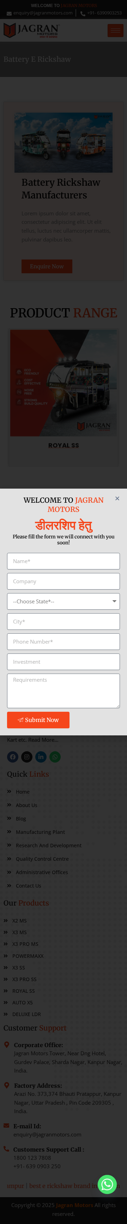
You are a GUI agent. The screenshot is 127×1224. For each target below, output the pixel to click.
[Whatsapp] (107, 1184)
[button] (117, 498)
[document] (63, 612)
